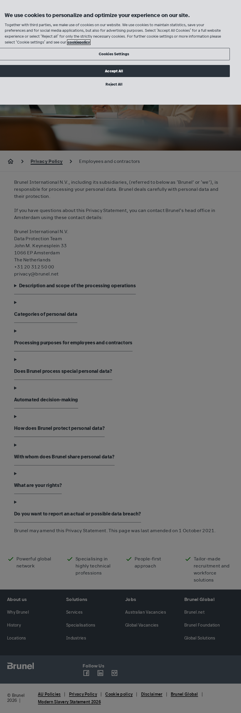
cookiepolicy (79, 42)
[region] (120, 52)
